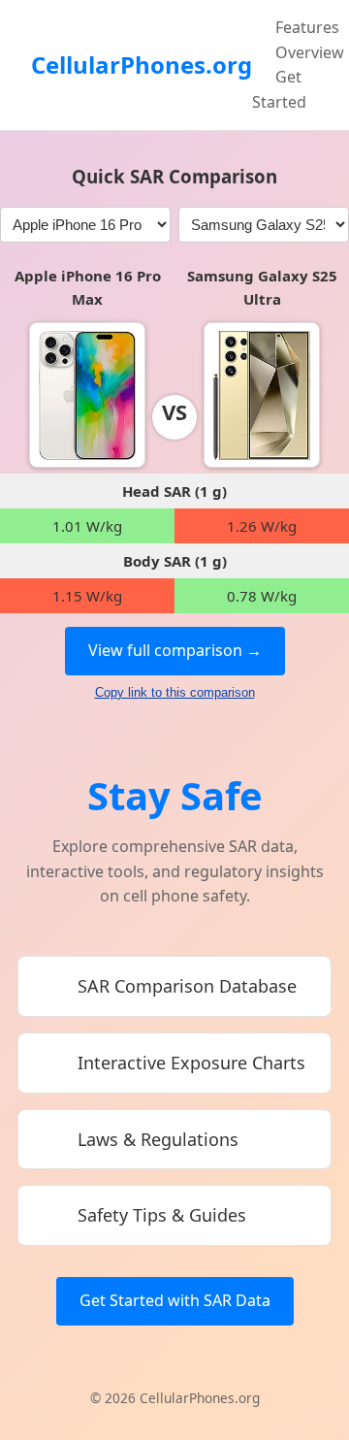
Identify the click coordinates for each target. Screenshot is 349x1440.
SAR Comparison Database (187, 986)
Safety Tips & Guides (162, 1215)
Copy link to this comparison (175, 692)
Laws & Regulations (158, 1139)
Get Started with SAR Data (174, 1300)
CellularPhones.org (141, 65)
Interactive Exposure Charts (191, 1062)
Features (307, 27)
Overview (309, 52)
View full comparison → (175, 650)
